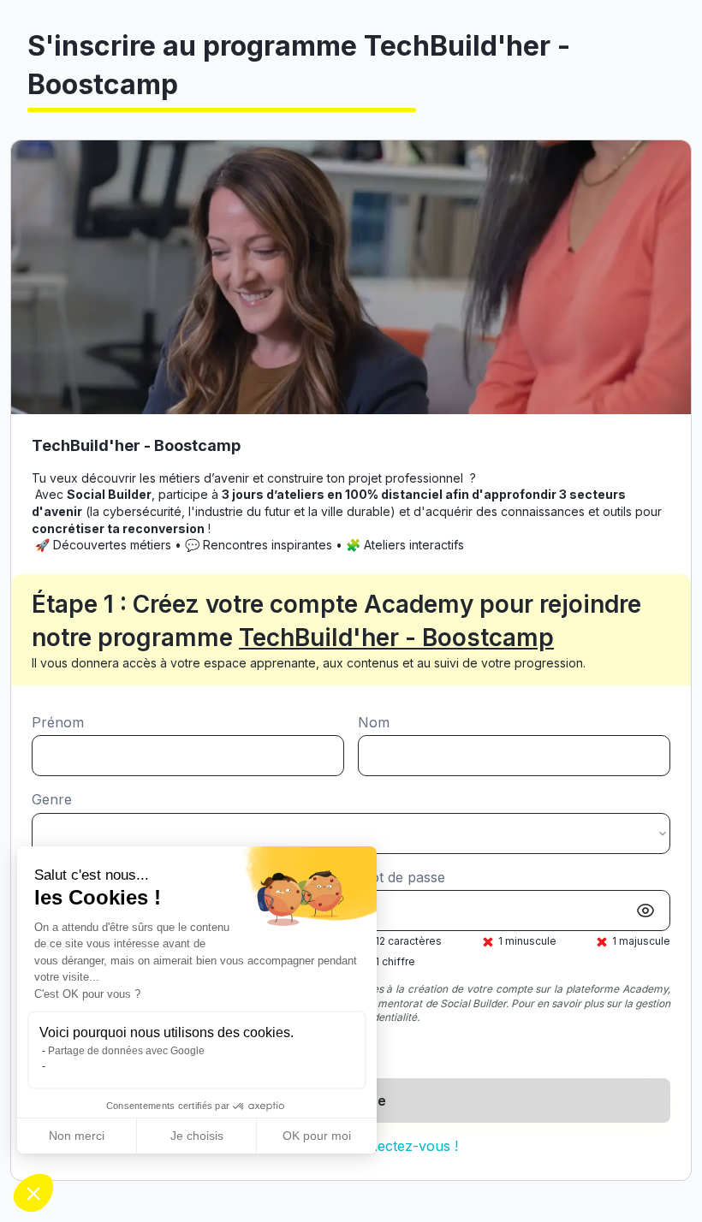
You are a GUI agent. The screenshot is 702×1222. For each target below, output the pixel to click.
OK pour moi (317, 1135)
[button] (33, 1192)
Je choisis (196, 1135)
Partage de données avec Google (126, 1051)
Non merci (76, 1135)
